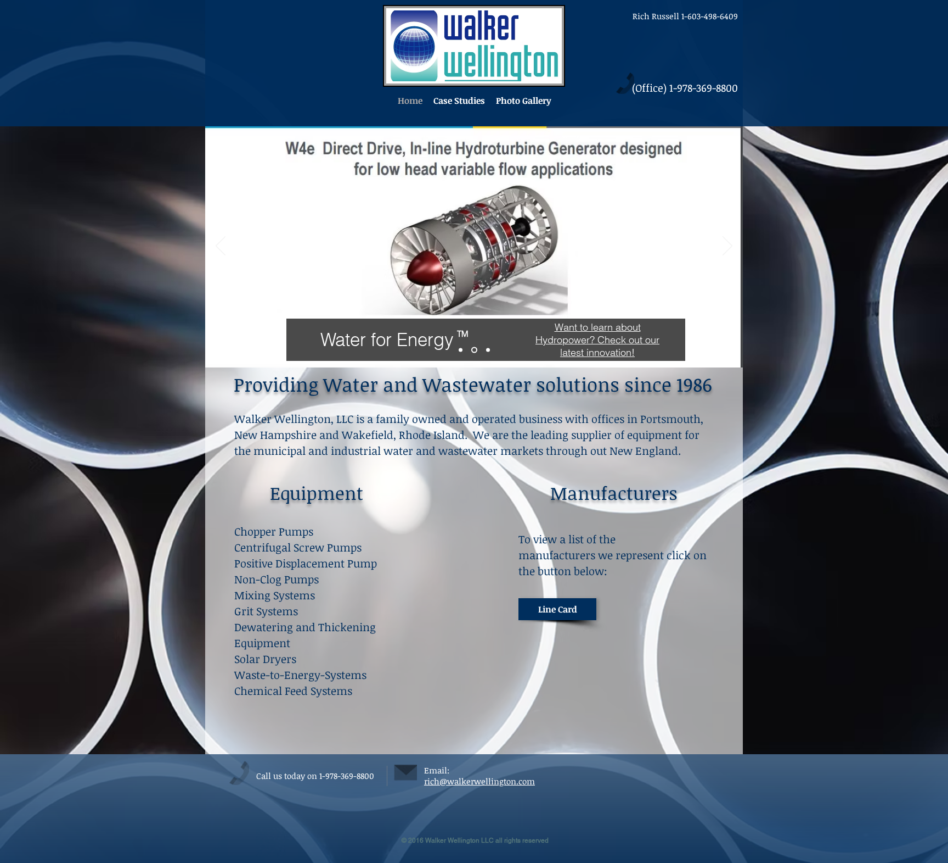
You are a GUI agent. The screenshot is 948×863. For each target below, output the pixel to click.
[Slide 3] (473, 350)
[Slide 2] (487, 350)
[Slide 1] (460, 350)
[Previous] (220, 246)
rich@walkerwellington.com (479, 781)
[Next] (727, 246)
